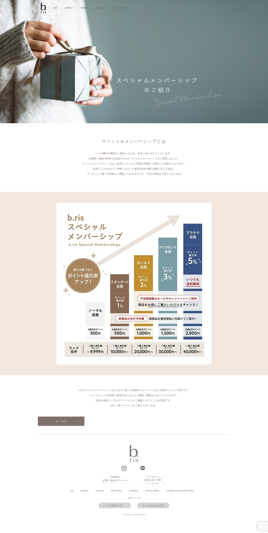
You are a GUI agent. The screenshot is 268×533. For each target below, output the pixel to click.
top (55, 7)
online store (121, 7)
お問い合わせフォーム (115, 480)
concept (84, 7)
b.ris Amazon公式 (153, 505)
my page (100, 7)
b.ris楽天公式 (114, 505)
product (68, 7)
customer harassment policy (180, 490)
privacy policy (152, 490)
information (116, 490)
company (133, 490)
